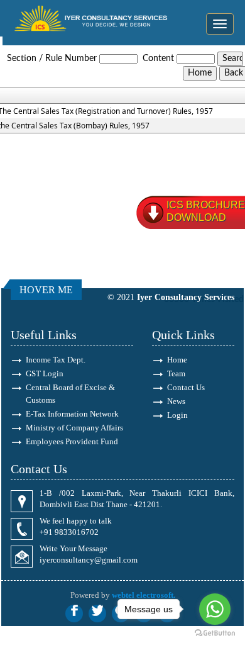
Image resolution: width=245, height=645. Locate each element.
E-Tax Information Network (72, 413)
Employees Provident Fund (72, 441)
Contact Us (186, 387)
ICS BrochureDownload (205, 211)
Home (177, 359)
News (176, 401)
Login (177, 415)
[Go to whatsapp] (215, 609)
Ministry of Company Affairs (74, 427)
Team (176, 373)
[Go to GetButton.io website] (215, 632)
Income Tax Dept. (55, 359)
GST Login (44, 373)
